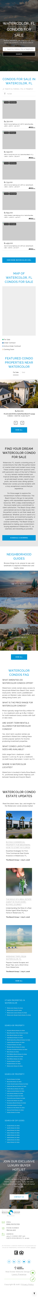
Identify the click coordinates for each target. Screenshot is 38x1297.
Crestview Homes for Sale (14, 1105)
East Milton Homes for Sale (15, 1058)
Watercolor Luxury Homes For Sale (17, 1012)
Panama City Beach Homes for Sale (17, 1049)
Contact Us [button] (19, 1197)
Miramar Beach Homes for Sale (16, 1047)
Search (19, 54)
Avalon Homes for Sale (13, 1061)
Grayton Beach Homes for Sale (16, 1030)
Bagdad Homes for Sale (14, 1063)
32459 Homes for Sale (13, 1125)
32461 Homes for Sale (13, 1127)
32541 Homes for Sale (13, 1142)
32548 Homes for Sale (13, 1130)
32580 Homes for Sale (13, 1135)
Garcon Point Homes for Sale (15, 1110)
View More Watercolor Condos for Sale (21, 260)
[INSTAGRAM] (9, 1262)
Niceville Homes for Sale (14, 1081)
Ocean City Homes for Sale (15, 1100)
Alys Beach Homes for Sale (15, 1035)
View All (19, 430)
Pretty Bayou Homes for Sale (15, 1088)
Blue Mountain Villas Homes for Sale (17, 1032)
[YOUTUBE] (24, 1262)
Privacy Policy (27, 1284)
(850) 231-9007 (11, 1230)
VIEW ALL (19, 981)
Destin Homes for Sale (13, 1079)
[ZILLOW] (29, 1262)
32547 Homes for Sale (13, 1132)
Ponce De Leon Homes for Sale (16, 1098)
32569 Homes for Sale (13, 1139)
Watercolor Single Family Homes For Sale (19, 1015)
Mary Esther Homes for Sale (15, 1056)
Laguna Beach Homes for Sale (16, 1042)
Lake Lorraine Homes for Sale (15, 1091)
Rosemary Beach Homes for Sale (16, 1102)
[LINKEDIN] (14, 1262)
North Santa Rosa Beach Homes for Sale (18, 1039)
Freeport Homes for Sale (14, 1044)
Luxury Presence (19, 1274)
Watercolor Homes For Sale (15, 1008)
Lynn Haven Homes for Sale (15, 1093)
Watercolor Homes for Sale (15, 1066)
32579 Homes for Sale (13, 1137)
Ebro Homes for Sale (13, 1051)
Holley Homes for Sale (13, 1112)
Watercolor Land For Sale (14, 1010)
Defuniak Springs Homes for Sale (16, 1086)
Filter (9, 94)
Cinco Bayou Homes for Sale (15, 1095)
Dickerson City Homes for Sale (16, 1107)
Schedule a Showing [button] (19, 538)
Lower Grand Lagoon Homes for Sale (17, 1083)
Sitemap (33, 1247)
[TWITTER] (19, 1262)
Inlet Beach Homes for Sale (15, 1037)
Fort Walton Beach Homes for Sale (17, 1054)
